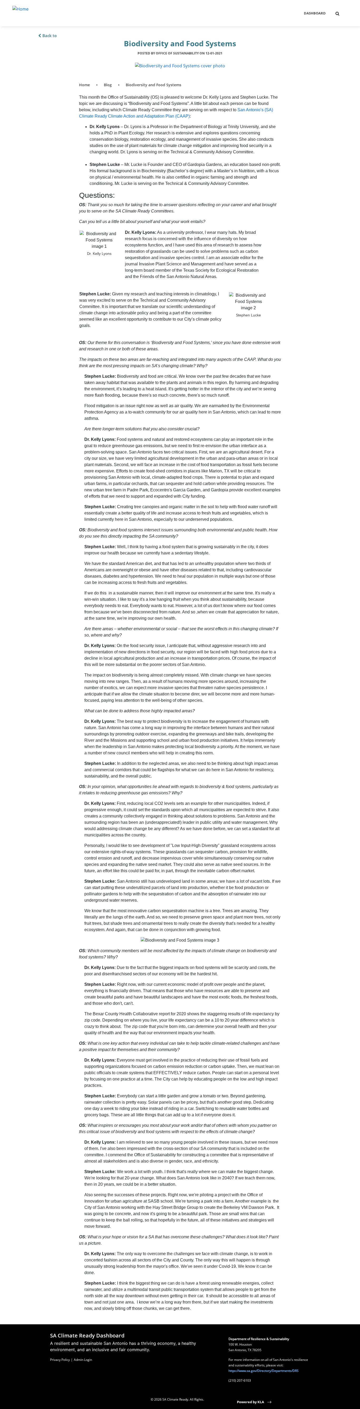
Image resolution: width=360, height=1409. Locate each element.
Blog (108, 84)
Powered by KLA (251, 1402)
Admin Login (83, 1359)
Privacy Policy (60, 1359)
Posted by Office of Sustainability (180, 53)
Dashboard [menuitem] (315, 13)
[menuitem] (337, 13)
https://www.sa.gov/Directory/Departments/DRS (263, 1370)
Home (84, 84)
